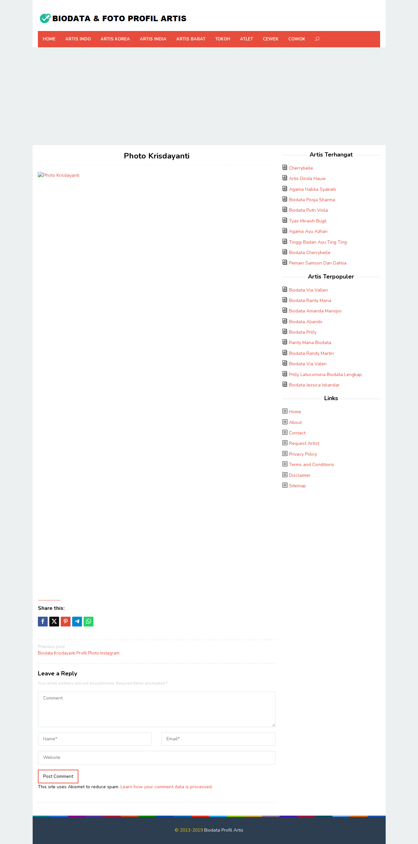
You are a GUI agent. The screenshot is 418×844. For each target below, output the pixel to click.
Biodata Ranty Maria (310, 300)
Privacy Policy (303, 454)
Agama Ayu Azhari (308, 231)
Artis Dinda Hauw (307, 178)
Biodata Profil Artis (223, 830)
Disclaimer (300, 475)
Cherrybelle (301, 168)
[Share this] (43, 621)
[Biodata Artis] (113, 17)
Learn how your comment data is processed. (167, 787)
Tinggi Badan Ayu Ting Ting (318, 242)
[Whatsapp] (88, 621)
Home (295, 412)
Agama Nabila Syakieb (312, 189)
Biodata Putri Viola (308, 210)
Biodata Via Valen (308, 364)
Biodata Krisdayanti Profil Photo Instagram (79, 650)
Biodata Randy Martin (311, 353)
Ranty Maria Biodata (310, 342)
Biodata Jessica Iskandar (314, 385)
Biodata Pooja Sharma (312, 200)
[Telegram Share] (77, 621)
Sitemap (297, 486)
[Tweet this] (54, 621)
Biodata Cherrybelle (309, 252)
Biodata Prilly (302, 332)
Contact (297, 433)
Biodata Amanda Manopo (315, 311)
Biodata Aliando (305, 322)
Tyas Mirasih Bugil (308, 221)
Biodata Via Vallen (308, 290)
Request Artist (304, 443)
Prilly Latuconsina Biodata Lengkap (325, 374)
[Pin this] (66, 621)
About (295, 422)
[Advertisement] (209, 96)
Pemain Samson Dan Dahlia (317, 263)
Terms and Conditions (311, 464)
